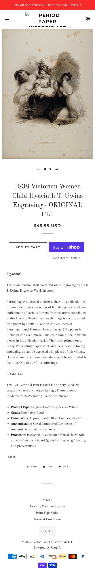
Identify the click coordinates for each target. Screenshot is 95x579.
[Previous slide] (38, 169)
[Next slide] (57, 169)
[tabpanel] (47, 93)
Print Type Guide (47, 513)
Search (47, 500)
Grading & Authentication (47, 506)
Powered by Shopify (47, 547)
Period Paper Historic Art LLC (52, 542)
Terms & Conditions (47, 519)
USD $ (45, 531)
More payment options (66, 257)
